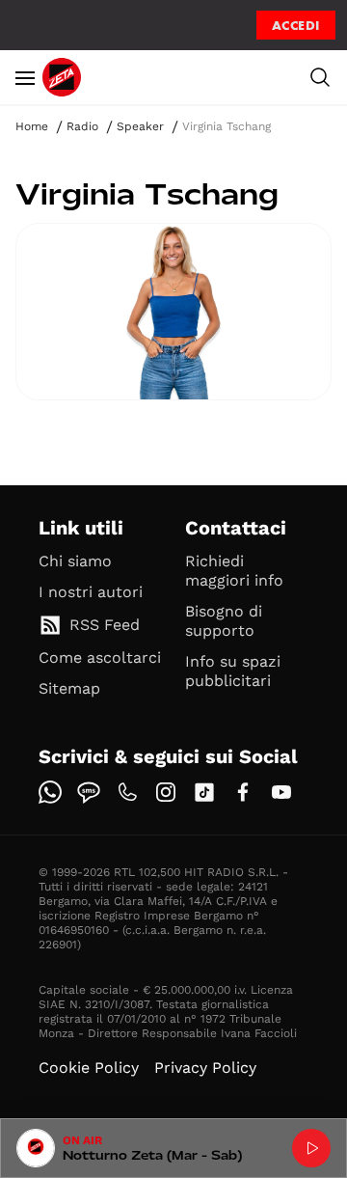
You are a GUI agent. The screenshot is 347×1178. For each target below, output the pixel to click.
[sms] (88, 792)
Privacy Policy (205, 1067)
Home (31, 126)
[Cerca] (320, 77)
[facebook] (242, 792)
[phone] (127, 792)
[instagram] (165, 792)
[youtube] (281, 792)
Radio (82, 126)
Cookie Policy (89, 1067)
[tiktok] (204, 792)
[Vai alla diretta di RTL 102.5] (311, 1148)
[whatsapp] (50, 792)
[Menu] (25, 77)
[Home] (61, 77)
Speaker (140, 126)
